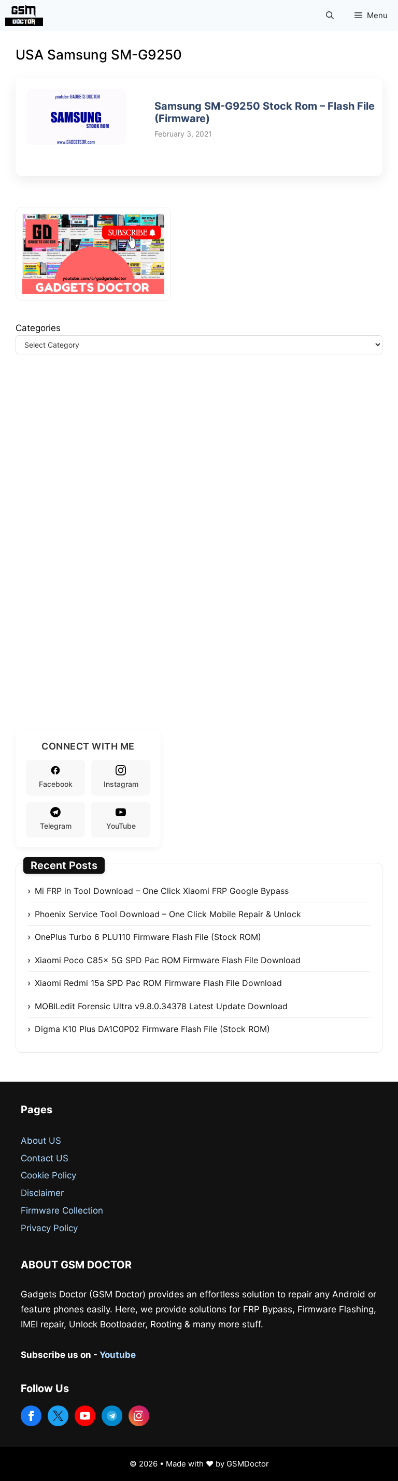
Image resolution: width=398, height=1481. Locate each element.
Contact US (44, 1158)
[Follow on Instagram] (139, 1415)
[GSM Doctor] (26, 15)
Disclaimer (42, 1193)
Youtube (118, 1355)
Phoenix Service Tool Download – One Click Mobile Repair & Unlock (168, 914)
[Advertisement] (93, 555)
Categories (38, 328)
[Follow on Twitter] (58, 1415)
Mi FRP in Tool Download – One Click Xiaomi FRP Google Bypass (162, 891)
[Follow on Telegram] (112, 1415)
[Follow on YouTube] (85, 1415)
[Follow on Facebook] (31, 1415)
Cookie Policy (48, 1175)
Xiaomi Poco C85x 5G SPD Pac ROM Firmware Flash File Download (168, 960)
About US (41, 1140)
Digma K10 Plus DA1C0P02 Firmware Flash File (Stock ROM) (152, 1029)
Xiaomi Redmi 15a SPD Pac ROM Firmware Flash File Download (158, 983)
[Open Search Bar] (330, 15)
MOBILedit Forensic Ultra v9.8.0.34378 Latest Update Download (161, 1006)
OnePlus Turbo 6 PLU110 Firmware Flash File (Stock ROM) (148, 937)
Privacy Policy (49, 1228)
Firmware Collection (62, 1210)
